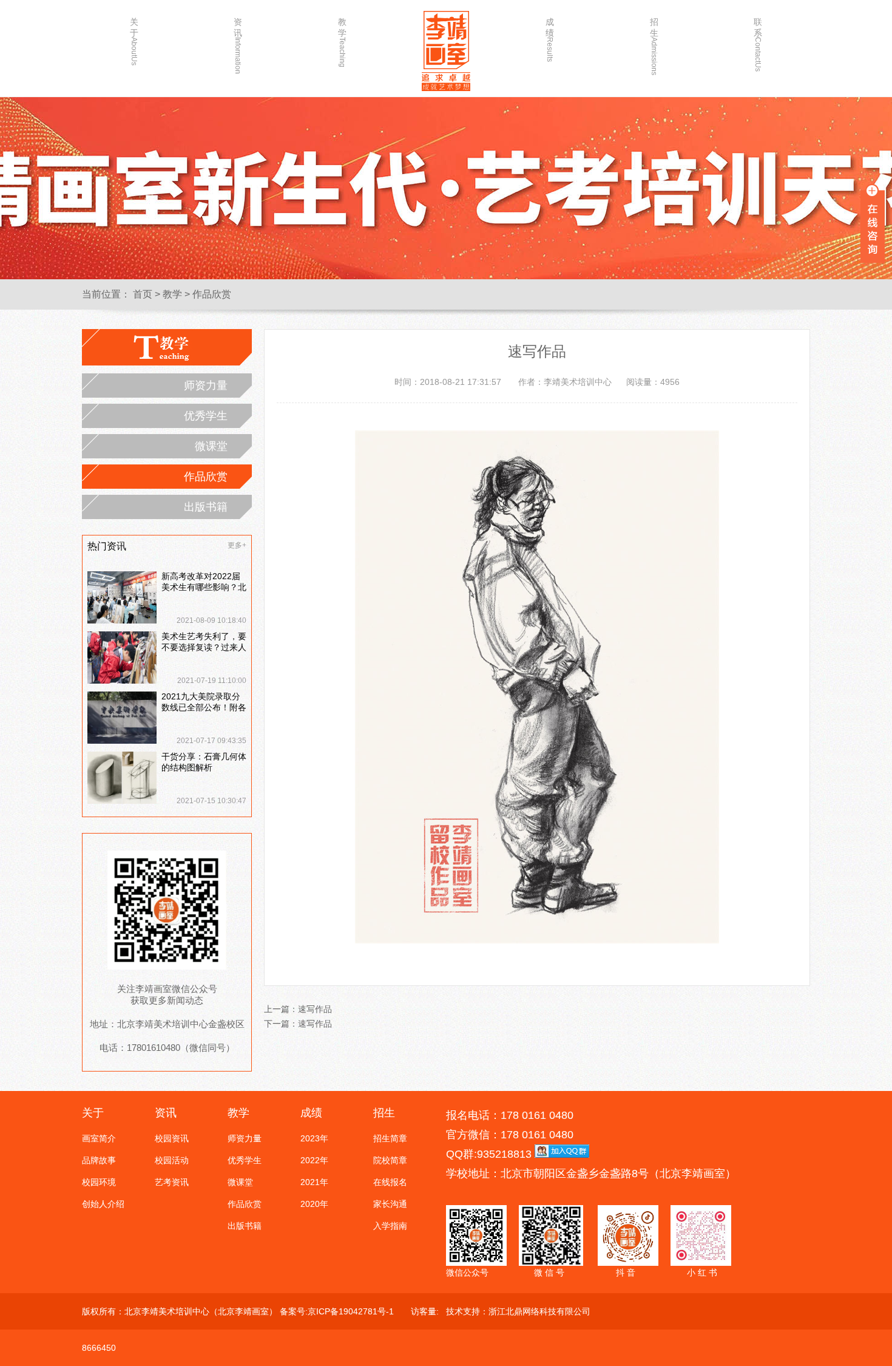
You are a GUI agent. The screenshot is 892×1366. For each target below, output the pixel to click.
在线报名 (390, 1182)
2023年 (314, 1138)
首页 (142, 294)
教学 (342, 40)
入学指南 (390, 1226)
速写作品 (315, 1009)
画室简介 (99, 1138)
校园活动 (172, 1160)
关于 (134, 40)
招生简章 (390, 1138)
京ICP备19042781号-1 (351, 1311)
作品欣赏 (211, 294)
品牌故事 (99, 1160)
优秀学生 (206, 416)
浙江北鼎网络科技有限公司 (539, 1311)
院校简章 (390, 1160)
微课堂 (211, 446)
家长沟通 (390, 1204)
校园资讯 (172, 1138)
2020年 (314, 1204)
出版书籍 (206, 507)
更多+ (237, 545)
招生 (654, 40)
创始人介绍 (103, 1204)
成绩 (550, 39)
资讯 (238, 40)
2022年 (314, 1160)
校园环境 (99, 1182)
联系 (758, 40)
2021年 (314, 1182)
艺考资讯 (172, 1182)
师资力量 (206, 385)
